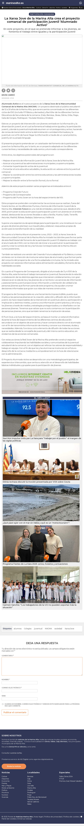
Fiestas (4, 783)
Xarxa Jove (69, 629)
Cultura (38, 7)
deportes (52, 7)
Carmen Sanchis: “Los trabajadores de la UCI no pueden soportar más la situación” (39, 606)
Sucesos (5, 795)
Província (5, 793)
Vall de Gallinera (33, 802)
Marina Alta (31, 788)
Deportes (5, 779)
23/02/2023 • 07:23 (8, 98)
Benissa (30, 776)
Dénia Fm (45, 7)
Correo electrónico (12, 688)
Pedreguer (31, 793)
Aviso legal (38, 817)
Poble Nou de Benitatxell (36, 797)
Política (58, 7)
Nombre (6, 679)
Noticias (6, 772)
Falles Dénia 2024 (66, 776)
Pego (29, 795)
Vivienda (5, 797)
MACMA (48, 629)
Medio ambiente (8, 788)
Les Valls (30, 786)
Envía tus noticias (25, 819)
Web (3, 696)
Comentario (8, 656)
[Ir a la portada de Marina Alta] (15, 3)
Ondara (30, 790)
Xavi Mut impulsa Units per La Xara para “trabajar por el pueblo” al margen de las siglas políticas (42, 439)
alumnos (17, 629)
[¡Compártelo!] (3, 90)
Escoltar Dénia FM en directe (12, 7)
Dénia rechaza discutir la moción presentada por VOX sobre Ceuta (36, 482)
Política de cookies (71, 817)
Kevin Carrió (8, 95)
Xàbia (29, 804)
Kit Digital (24, 759)
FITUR (61, 779)
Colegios (27, 629)
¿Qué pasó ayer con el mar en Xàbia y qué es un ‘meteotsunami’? (36, 523)
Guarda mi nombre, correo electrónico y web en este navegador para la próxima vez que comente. (42, 705)
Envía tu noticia (14, 766)
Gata (29, 783)
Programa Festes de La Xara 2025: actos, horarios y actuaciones (35, 564)
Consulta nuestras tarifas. (12, 753)
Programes (74, 7)
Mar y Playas (6, 786)
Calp (29, 779)
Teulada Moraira (33, 799)
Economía (5, 781)
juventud (38, 629)
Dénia (29, 781)
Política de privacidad (53, 817)
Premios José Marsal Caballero (70, 781)
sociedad (64, 7)
